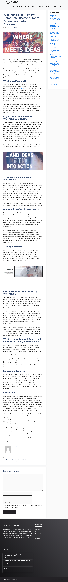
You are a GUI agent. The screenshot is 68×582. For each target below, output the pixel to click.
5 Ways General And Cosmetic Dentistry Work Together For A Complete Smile (54, 42)
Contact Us (38, 533)
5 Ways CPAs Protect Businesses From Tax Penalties (55, 49)
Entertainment (30, 6)
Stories (53, 6)
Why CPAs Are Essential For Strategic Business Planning (55, 71)
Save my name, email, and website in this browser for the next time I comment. (23, 506)
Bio (60, 6)
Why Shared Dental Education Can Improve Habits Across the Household (55, 33)
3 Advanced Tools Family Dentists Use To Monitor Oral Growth (55, 78)
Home (12, 6)
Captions (37, 529)
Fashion (40, 6)
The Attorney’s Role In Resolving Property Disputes (55, 84)
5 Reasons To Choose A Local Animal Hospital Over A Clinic (54, 64)
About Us (37, 531)
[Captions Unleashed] (10, 2)
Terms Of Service (39, 536)
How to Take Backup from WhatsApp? (16, 461)
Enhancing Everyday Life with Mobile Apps (17, 459)
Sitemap (37, 538)
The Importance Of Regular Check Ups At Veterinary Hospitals (55, 56)
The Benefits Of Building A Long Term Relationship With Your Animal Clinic (55, 18)
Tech (47, 6)
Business (20, 6)
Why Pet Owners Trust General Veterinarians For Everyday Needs (55, 26)
